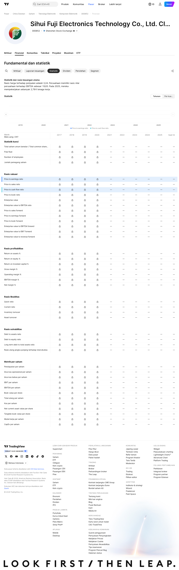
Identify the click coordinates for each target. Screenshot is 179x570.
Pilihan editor (131, 477)
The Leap (93, 474)
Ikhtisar (92, 466)
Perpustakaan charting (163, 452)
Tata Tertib (130, 460)
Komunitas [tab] (32, 53)
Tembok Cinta (132, 452)
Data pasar (93, 455)
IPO (54, 505)
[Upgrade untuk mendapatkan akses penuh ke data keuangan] (60, 147)
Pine (54, 474)
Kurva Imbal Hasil (60, 516)
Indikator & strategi (134, 485)
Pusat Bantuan (95, 505)
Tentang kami (94, 496)
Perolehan (57, 499)
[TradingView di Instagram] (22, 456)
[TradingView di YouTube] (16, 456)
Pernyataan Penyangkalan (100, 535)
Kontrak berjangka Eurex (99, 485)
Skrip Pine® (58, 524)
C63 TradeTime (95, 524)
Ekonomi (56, 496)
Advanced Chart (161, 457)
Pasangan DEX (59, 471)
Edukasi (129, 474)
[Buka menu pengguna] (160, 4)
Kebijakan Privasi (96, 538)
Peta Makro (58, 522)
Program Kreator (133, 457)
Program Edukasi (161, 477)
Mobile (55, 533)
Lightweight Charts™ (162, 455)
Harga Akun (94, 452)
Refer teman (131, 455)
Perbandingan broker (98, 471)
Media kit (92, 511)
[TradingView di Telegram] (32, 456)
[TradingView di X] (6, 456)
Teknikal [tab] (45, 53)
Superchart (57, 449)
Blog (90, 502)
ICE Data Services (37, 469)
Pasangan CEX (59, 468)
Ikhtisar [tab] (8, 53)
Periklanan (158, 468)
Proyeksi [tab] (56, 53)
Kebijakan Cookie (96, 541)
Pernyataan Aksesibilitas (99, 544)
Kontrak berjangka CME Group (102, 482)
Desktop (56, 535)
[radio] (156, 96)
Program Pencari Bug (98, 550)
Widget (157, 449)
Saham (56, 457)
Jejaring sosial (132, 449)
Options (56, 519)
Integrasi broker (160, 471)
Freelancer (130, 491)
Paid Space (131, 494)
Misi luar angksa (95, 499)
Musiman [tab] (68, 53)
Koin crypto (57, 466)
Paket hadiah (94, 457)
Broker (101, 4)
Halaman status (95, 553)
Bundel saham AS (96, 488)
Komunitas (78, 4)
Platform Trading (161, 460)
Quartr (6, 488)
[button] (71, 4)
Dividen (56, 502)
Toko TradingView (96, 519)
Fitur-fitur (92, 449)
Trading (129, 471)
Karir (91, 508)
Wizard (129, 488)
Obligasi (56, 463)
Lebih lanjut (115, 4)
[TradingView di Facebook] (11, 456)
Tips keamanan (95, 547)
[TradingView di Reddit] (43, 456)
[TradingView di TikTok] (37, 456)
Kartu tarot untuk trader (99, 522)
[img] (74, 31)
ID (153, 4)
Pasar (91, 4)
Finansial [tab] (19, 53)
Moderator (130, 463)
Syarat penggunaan (97, 533)
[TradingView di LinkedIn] (27, 456)
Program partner (161, 474)
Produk (65, 4)
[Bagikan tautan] (172, 71)
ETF (54, 460)
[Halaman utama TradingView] (6, 4)
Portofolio (57, 513)
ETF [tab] (78, 53)
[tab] (17, 71)
